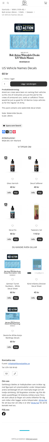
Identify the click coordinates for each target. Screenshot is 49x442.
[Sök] (8, 3)
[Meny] (3, 3)
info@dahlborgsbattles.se (19, 363)
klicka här (35, 403)
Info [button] (9, 192)
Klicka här (43, 400)
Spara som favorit (13, 125)
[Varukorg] (45, 3)
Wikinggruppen (31, 439)
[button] (16, 193)
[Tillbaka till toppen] (43, 436)
